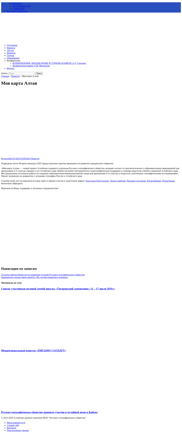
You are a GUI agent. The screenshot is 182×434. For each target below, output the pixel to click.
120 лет (10, 50)
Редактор (5, 158)
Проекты (11, 53)
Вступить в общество (17, 11)
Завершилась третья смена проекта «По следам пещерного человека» (34, 277)
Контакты (17, 3)
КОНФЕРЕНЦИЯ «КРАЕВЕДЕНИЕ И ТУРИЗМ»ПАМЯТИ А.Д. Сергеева (49, 63)
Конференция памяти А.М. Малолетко (31, 66)
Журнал (10, 68)
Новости (11, 48)
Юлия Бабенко (154, 181)
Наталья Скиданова (136, 181)
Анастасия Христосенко (97, 181)
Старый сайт (18, 8)
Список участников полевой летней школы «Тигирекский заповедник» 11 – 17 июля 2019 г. (58, 288)
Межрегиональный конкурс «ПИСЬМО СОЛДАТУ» (33, 350)
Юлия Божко (168, 181)
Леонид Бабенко (118, 181)
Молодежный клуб (21, 6)
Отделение (12, 45)
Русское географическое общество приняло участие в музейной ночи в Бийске (49, 412)
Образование (13, 58)
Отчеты (10, 55)
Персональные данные (18, 430)
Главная (5, 76)
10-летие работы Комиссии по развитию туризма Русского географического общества (43, 274)
